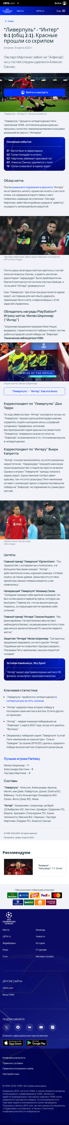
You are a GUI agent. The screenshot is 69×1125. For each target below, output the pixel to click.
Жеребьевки (9, 943)
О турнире (41, 949)
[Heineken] (12, 895)
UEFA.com (8, 987)
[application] (34, 362)
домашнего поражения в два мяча (32, 187)
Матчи (6, 929)
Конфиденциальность (14, 1057)
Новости (40, 936)
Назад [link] (10, 21)
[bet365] (29, 902)
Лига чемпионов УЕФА (7, 11)
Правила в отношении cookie (18, 1068)
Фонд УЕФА (8, 994)
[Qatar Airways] (51, 902)
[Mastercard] (57, 895)
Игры (5, 949)
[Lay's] (34, 895)
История (40, 943)
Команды (40, 929)
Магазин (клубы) (45, 956)
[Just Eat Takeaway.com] (40, 902)
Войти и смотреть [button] (37, 92)
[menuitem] (24, 10)
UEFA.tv (7, 936)
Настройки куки (11, 1073)
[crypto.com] (18, 902)
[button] (60, 10)
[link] (20, 10)
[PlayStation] (23, 895)
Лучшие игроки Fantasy (22, 758)
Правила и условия (13, 1063)
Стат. (5, 956)
